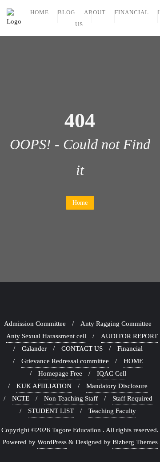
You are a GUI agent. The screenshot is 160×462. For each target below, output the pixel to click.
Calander (34, 348)
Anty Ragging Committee (116, 323)
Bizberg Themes (135, 442)
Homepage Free (60, 373)
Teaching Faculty (112, 410)
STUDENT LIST (51, 410)
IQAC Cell (111, 373)
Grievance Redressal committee (65, 361)
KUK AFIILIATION (44, 385)
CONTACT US (82, 348)
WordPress (52, 442)
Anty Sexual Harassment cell (46, 336)
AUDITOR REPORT (129, 336)
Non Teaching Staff (71, 398)
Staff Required (132, 398)
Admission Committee (35, 323)
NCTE (20, 398)
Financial (130, 348)
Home (80, 202)
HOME (133, 361)
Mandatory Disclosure (117, 385)
